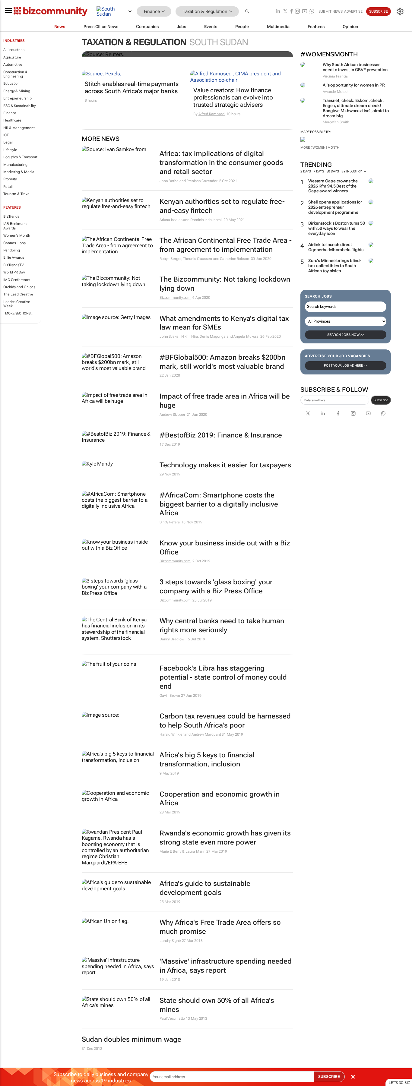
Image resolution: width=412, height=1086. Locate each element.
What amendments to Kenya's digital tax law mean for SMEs (224, 323)
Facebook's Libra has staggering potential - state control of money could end (223, 677)
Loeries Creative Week (16, 304)
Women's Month (16, 235)
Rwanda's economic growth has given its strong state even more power (225, 837)
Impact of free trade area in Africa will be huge (225, 400)
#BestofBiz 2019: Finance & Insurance (221, 435)
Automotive (12, 64)
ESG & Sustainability (19, 106)
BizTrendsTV (13, 265)
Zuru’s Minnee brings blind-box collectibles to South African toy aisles (334, 265)
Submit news (331, 11)
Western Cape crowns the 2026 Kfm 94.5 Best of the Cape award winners (333, 186)
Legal (8, 142)
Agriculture (12, 57)
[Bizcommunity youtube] (304, 12)
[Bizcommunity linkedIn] (278, 12)
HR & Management (19, 128)
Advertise (353, 11)
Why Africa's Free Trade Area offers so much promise (220, 927)
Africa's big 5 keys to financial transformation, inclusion (207, 759)
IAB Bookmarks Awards (15, 226)
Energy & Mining (16, 91)
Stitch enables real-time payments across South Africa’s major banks (132, 87)
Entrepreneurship (17, 98)
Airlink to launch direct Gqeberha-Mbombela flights (336, 247)
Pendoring (11, 250)
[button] (248, 11)
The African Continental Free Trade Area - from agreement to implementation (226, 245)
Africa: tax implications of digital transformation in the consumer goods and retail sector (221, 163)
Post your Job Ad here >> (345, 366)
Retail (7, 187)
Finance (9, 113)
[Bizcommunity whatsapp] (311, 12)
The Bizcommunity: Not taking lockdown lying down (225, 283)
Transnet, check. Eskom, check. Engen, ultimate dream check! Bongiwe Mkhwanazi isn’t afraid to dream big (356, 108)
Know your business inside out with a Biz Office (225, 547)
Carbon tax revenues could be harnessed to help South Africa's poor (225, 720)
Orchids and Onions (19, 287)
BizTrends (11, 216)
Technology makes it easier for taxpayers (225, 465)
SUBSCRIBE (329, 1077)
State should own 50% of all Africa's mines (217, 1005)
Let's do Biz (399, 1083)
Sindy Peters (170, 522)
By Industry (352, 171)
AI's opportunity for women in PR (354, 85)
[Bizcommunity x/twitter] (285, 12)
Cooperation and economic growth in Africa (220, 798)
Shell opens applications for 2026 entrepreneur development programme (335, 207)
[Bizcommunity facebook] (291, 12)
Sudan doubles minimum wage (131, 1039)
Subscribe (380, 400)
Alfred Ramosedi (212, 114)
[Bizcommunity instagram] (297, 12)
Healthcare (12, 120)
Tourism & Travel (16, 194)
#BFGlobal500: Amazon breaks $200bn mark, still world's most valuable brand (222, 362)
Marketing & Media (18, 172)
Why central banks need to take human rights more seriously (222, 625)
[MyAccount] (400, 11)
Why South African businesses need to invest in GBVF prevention (355, 67)
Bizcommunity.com (175, 297)
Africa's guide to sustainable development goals (205, 888)
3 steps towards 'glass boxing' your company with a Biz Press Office (216, 586)
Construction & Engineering (15, 74)
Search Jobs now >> (345, 334)
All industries (13, 50)
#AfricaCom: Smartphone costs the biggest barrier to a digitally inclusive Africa (219, 504)
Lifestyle (10, 150)
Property (10, 179)
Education (11, 83)
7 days (318, 171)
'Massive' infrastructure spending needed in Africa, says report (226, 965)
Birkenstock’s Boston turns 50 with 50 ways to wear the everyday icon (336, 228)
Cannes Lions (14, 243)
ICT (6, 135)
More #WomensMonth (319, 148)
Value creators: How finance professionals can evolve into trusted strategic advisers (233, 97)
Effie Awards (13, 257)
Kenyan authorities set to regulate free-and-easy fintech (222, 206)
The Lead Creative (18, 294)
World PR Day (14, 272)
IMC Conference (16, 280)
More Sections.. (19, 313)
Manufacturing (15, 165)
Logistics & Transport (20, 157)
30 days (333, 171)
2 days (305, 171)
